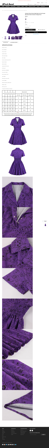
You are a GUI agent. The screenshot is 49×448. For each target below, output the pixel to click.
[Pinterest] (32, 430)
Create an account (44, 4)
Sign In (41, 4)
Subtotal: (26, 27)
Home (3, 10)
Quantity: (26, 24)
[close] (46, 0)
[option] (13, 24)
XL (31, 22)
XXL (33, 22)
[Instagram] (30, 430)
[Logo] (8, 4)
